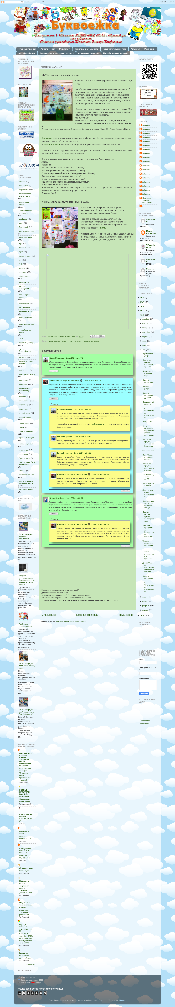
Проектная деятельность (86, 49)
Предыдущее (125, 614)
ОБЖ (21, 339)
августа (145, 336)
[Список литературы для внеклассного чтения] (23, 92)
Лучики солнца (26, 868)
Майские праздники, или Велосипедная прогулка (149, 530)
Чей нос (22, 471)
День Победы (25, 958)
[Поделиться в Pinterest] (104, 336)
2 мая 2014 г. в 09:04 (74, 498)
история (22, 268)
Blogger (122, 1000)
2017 (142, 302)
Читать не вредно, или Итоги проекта (148, 363)
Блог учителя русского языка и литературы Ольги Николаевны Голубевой (25, 759)
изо (20, 260)
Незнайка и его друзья (25, 331)
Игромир (22, 248)
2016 (142, 306)
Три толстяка (24, 458)
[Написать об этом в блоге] (94, 336)
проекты (22, 397)
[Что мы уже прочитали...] (25, 72)
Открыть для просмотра (145, 721)
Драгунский (23, 227)
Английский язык (26, 53)
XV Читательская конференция (149, 412)
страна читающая (26, 437)
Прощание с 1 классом (149, 403)
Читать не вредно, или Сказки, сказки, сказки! (27, 665)
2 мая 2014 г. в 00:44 (82, 409)
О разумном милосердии (24, 800)
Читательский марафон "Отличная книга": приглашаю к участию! (25, 774)
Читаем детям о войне (149, 484)
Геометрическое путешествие (25, 212)
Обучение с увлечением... (25, 904)
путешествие (24, 401)
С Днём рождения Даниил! (148, 395)
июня (144, 345)
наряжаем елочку (26, 311)
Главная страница (27, 49)
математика (24, 303)
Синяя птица (24, 423)
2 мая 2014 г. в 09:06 (82, 437)
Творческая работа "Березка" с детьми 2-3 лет (25, 889)
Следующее (49, 614)
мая (144, 350)
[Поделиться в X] (98, 336)
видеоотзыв (23, 190)
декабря (146, 319)
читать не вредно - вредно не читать (83, 341)
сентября (146, 332)
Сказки (21, 427)
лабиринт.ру (24, 282)
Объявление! (149, 450)
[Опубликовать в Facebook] (101, 336)
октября (145, 328)
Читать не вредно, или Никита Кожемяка (149, 442)
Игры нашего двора (148, 355)
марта (145, 601)
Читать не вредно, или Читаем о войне (149, 467)
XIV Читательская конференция (149, 587)
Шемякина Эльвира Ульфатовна (64, 380)
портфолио (23, 380)
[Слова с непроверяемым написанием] (26, 115)
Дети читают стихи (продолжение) (149, 493)
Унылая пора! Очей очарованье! (27, 463)
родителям (23, 409)
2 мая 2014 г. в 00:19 (92, 380)
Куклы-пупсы (24, 871)
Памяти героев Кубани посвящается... (149, 516)
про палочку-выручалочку (24, 389)
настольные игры (26, 318)
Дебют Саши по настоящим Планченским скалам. (149, 567)
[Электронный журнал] (26, 135)
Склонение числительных (25, 837)
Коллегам (135, 49)
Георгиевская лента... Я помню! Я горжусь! (149, 504)
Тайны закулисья (26, 444)
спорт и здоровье (26, 431)
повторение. (24, 370)
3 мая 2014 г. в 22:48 (100, 524)
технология (23, 450)
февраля (146, 606)
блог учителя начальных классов (25, 851)
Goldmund (103, 1000)
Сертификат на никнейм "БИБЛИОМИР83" (25, 817)
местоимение (24, 307)
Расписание (149, 49)
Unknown (146, 125)
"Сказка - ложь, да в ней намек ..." (148, 544)
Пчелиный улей (24, 832)
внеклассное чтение (57, 341)
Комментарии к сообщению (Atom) (71, 621)
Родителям (64, 49)
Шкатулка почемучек (24, 954)
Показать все (31, 964)
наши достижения (26, 324)
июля (144, 341)
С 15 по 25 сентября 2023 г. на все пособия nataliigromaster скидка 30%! (26, 938)
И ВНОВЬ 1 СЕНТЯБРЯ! (24, 857)
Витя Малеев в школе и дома (25, 195)
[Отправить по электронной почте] (91, 336)
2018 (142, 298)
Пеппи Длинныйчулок (25, 350)
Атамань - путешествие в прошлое (149, 555)
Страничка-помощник (88, 53)
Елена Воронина (56, 358)
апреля (145, 597)
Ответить (54, 371)
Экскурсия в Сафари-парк (148, 373)
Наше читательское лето (114, 49)
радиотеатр (23, 405)
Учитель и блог (47, 49)
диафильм (23, 219)
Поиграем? (148, 422)
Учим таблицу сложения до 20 (149, 477)
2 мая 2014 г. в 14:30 (82, 453)
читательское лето (26, 475)
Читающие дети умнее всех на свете (57, 53)
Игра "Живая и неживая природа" (148, 457)
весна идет (23, 185)
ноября (145, 323)
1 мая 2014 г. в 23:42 (74, 358)
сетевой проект (25, 417)
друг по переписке (26, 231)
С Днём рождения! (148, 381)
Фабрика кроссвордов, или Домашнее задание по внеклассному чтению (27, 580)
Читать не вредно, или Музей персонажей (26, 536)
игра (20, 244)
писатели (23, 357)
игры (21, 252)
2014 (142, 315)
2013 (142, 615)
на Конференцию (99, 424)
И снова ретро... (147, 388)
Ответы (55, 404)
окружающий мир (26, 343)
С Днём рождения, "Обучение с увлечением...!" (25, 911)
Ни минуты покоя (24, 882)
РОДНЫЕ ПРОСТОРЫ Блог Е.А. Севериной (24, 793)
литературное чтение (24, 296)
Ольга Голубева (64, 437)
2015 (142, 311)
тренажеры (23, 454)
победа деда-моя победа (26, 362)
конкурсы (22, 272)
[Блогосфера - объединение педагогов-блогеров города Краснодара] (29, 166)
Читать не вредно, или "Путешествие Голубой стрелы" (26, 712)
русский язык (24, 413)
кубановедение (25, 276)
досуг (21, 223)
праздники (23, 384)
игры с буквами (25, 256)
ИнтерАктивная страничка (115, 53)
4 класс (22, 181)
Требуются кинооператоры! (25, 625)
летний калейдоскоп (24, 287)
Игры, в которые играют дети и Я (25, 928)
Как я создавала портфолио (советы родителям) (149, 430)
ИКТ (20, 264)
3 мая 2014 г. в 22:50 (100, 474)
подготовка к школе (27, 374)
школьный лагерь (26, 489)
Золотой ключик (25, 237)
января (145, 610)
